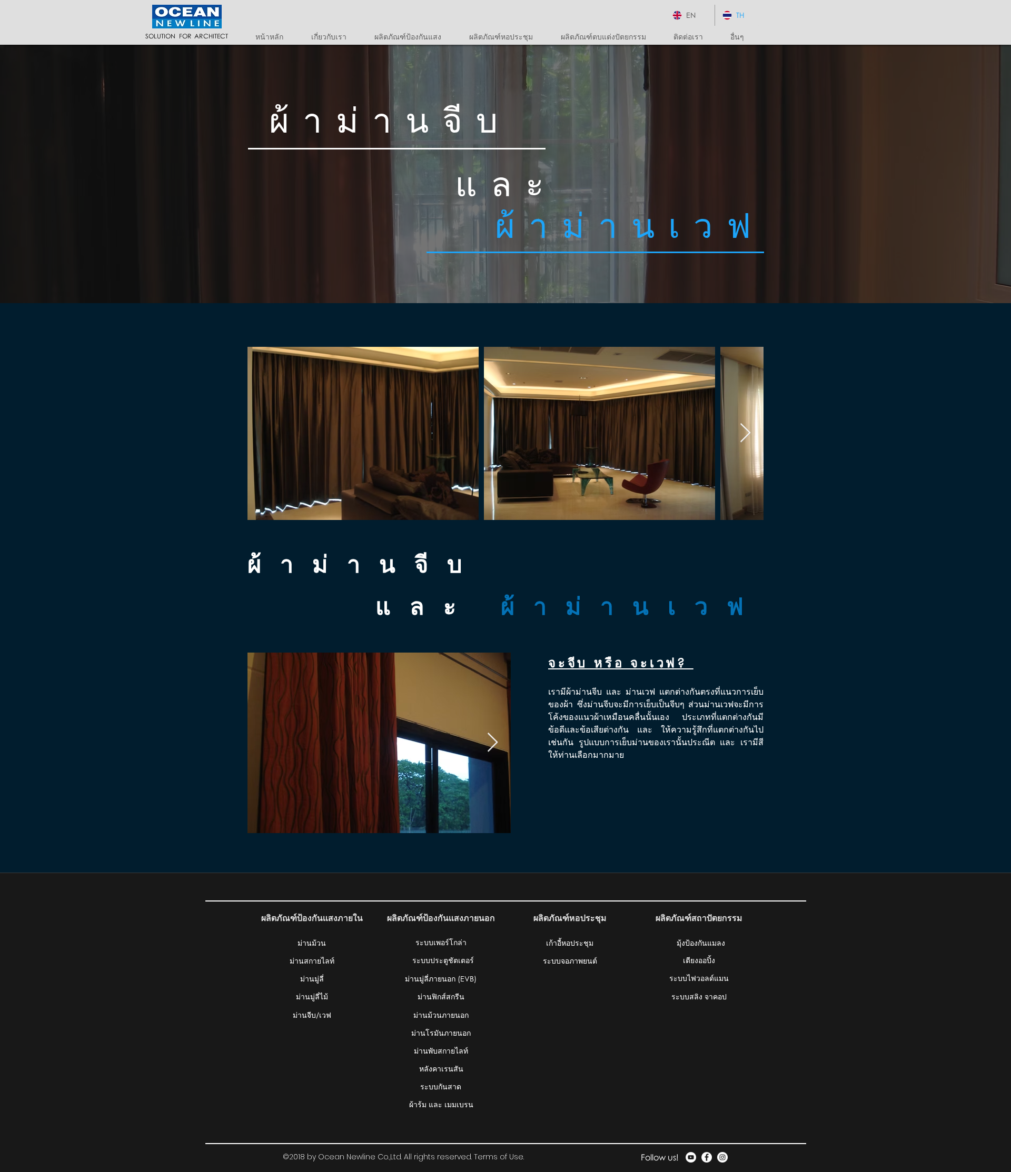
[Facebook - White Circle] (706, 1157)
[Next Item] (745, 433)
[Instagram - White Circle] (722, 1157)
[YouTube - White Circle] (691, 1157)
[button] (413, 37)
